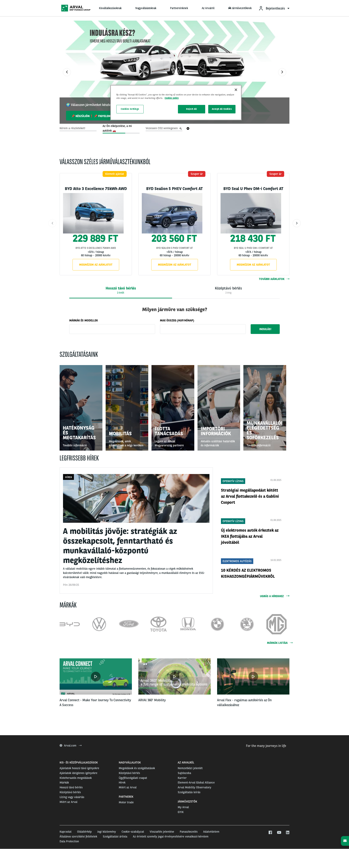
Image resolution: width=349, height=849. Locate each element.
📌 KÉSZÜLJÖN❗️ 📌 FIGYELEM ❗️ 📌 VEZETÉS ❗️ (103, 116)
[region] (176, 102)
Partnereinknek (179, 8)
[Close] (235, 89)
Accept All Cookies (222, 109)
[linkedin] (287, 832)
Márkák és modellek (83, 320)
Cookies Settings (130, 109)
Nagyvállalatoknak (145, 8)
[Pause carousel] (188, 128)
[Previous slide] (67, 72)
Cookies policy (172, 98)
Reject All (191, 109)
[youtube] (279, 832)
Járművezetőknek (242, 8)
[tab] (120, 290)
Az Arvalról (208, 8)
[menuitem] (274, 8)
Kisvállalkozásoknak (110, 8)
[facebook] (270, 832)
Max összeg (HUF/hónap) (177, 320)
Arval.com (70, 745)
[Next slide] (282, 72)
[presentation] (228, 290)
